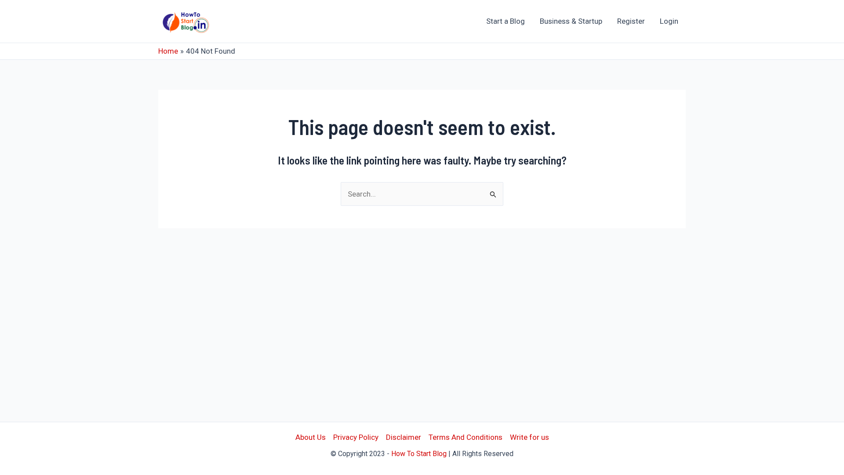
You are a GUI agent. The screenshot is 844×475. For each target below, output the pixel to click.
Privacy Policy (355, 437)
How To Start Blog (419, 453)
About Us (310, 437)
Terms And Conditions (465, 437)
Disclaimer (403, 437)
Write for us (529, 437)
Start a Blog (505, 21)
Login (669, 21)
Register (631, 21)
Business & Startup (571, 21)
